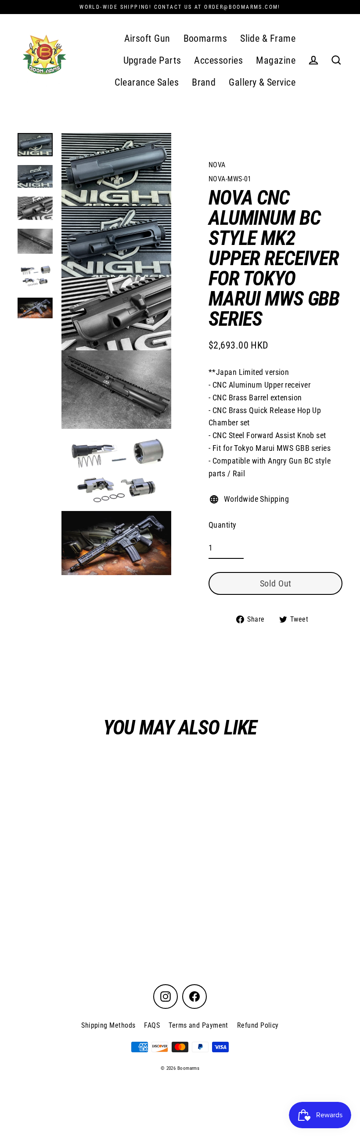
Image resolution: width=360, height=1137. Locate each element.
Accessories (218, 60)
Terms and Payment (198, 1025)
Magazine (275, 60)
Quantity (223, 524)
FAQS (152, 1025)
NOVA (217, 165)
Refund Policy (258, 1025)
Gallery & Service (262, 82)
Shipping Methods (108, 1025)
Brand (204, 82)
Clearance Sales (147, 82)
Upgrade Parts (152, 60)
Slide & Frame (267, 38)
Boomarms (205, 38)
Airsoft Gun (147, 38)
